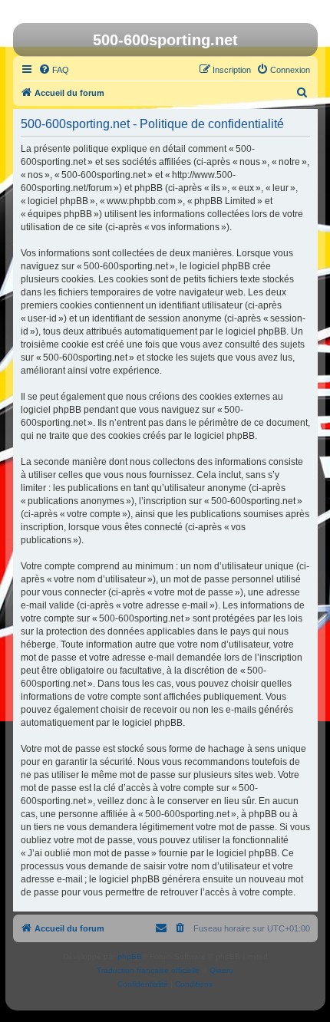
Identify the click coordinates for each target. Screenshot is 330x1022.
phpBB (129, 956)
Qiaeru (221, 970)
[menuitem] (53, 70)
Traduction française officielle (148, 970)
